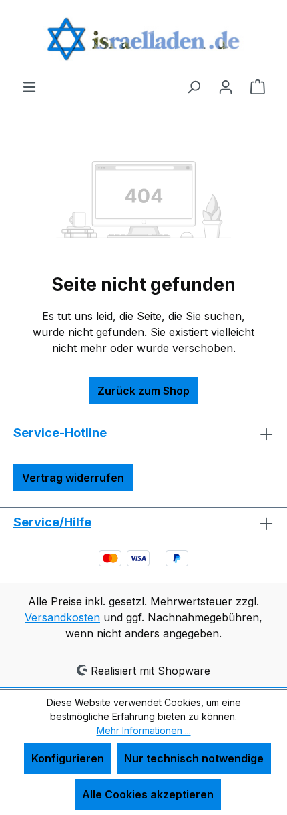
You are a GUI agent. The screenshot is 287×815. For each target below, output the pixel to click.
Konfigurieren (67, 758)
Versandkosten (62, 617)
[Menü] (29, 86)
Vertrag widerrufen (73, 477)
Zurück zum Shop (143, 390)
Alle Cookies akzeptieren (148, 794)
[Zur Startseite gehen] (143, 39)
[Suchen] (194, 86)
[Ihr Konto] (226, 86)
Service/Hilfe (52, 522)
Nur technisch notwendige (194, 758)
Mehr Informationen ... (144, 730)
